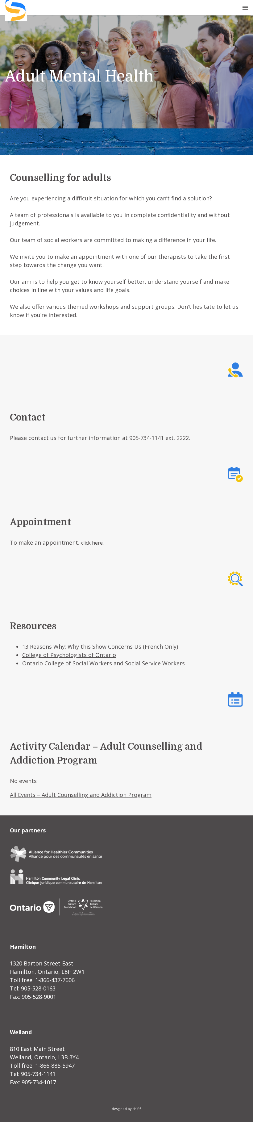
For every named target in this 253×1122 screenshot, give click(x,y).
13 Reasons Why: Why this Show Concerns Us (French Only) (100, 646)
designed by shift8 (127, 1108)
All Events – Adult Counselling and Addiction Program (80, 794)
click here (92, 542)
